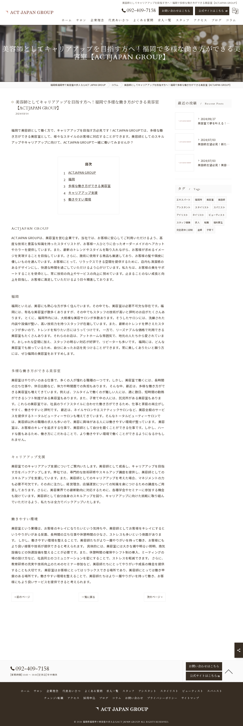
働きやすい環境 (79, 199)
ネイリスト (198, 214)
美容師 (221, 199)
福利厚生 (218, 222)
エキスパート (183, 199)
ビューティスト (217, 214)
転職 (206, 222)
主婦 (199, 229)
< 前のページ (22, 597)
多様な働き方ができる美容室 (89, 185)
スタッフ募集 (183, 222)
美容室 (210, 199)
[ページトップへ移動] (229, 671)
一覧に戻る (88, 597)
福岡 (71, 179)
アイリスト (182, 214)
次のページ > (155, 597)
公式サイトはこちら (211, 11)
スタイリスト (202, 207)
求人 (197, 222)
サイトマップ (190, 698)
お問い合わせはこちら (176, 11)
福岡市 (198, 199)
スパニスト (219, 207)
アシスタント (183, 207)
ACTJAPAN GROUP (82, 172)
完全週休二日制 (185, 229)
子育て (210, 229)
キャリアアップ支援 (83, 192)
